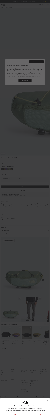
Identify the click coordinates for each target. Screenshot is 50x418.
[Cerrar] (47, 400)
